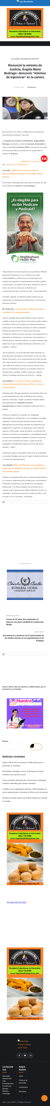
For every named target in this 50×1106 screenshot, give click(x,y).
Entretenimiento (7, 1083)
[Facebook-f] (19, 1055)
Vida (4, 1081)
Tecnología (6, 1094)
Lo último (15, 59)
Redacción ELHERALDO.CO (17, 165)
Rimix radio (6, 1102)
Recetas (5, 1089)
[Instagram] (30, 1055)
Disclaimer (22, 1091)
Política (35, 59)
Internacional (6, 1078)
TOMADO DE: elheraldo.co (30, 161)
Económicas (6, 1086)
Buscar (5, 741)
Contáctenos (23, 1087)
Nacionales (26, 59)
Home (21, 1076)
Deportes (5, 1091)
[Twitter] (25, 1055)
